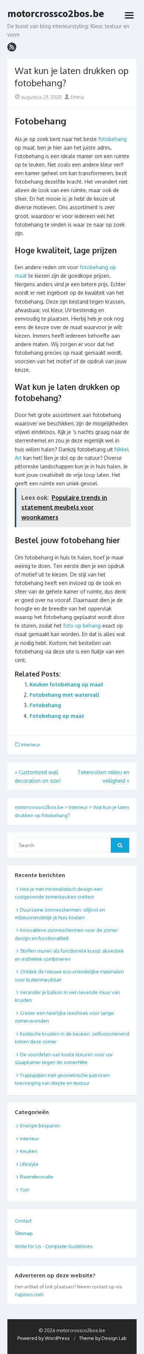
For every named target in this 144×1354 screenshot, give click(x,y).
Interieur (30, 745)
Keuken (28, 1151)
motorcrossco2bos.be (55, 13)
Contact (23, 1221)
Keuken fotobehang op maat (66, 684)
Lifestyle (29, 1164)
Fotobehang (45, 705)
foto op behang (82, 625)
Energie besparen (40, 1126)
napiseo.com (29, 1294)
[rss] (11, 47)
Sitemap (24, 1233)
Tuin (25, 1190)
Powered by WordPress (43, 1338)
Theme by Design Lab (103, 1338)
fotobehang (112, 139)
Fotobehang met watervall (64, 695)
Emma (76, 97)
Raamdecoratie (37, 1177)
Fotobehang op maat (57, 716)
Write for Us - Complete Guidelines (54, 1246)
